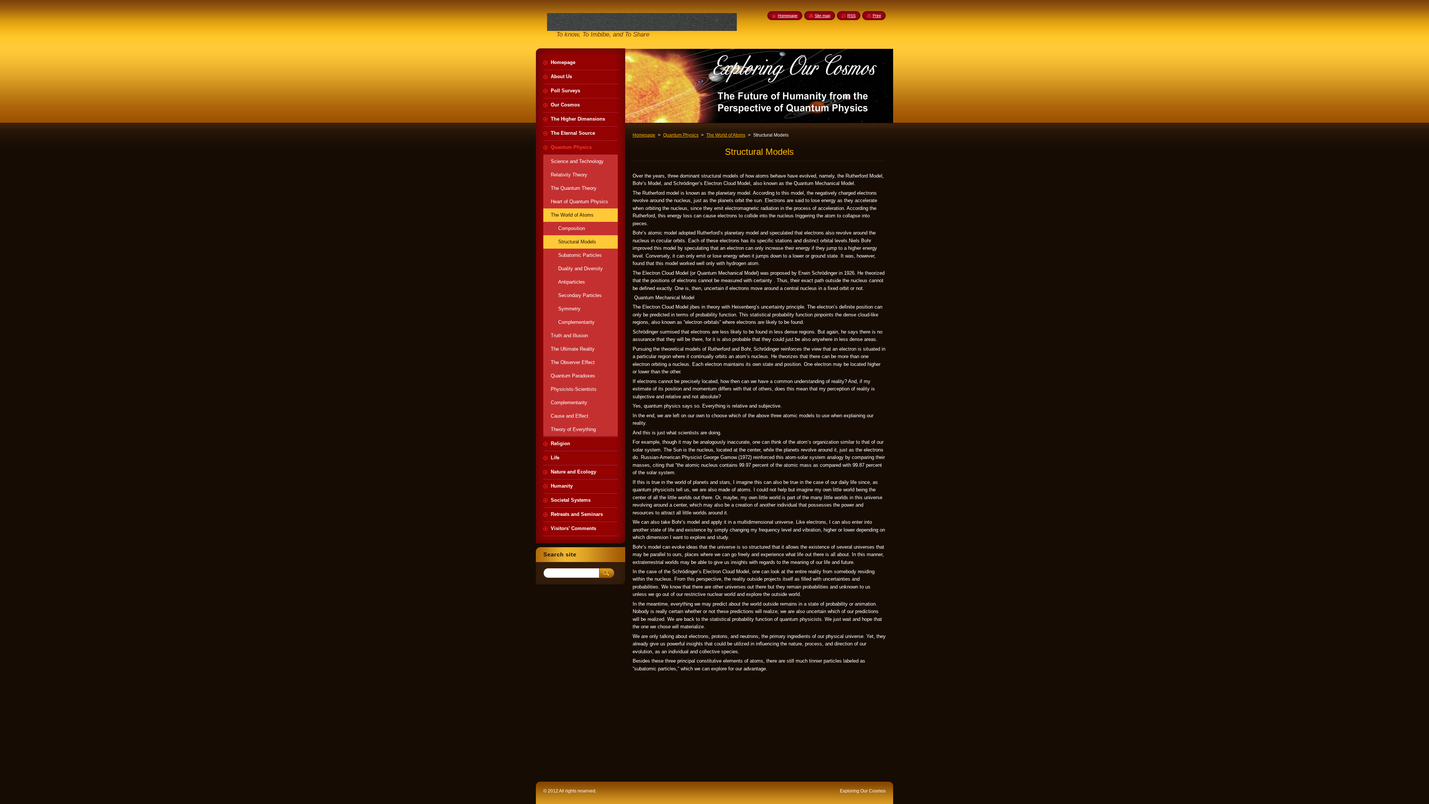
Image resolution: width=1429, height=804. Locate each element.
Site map (822, 15)
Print (877, 15)
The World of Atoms (725, 135)
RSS (851, 15)
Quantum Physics (680, 135)
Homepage (644, 135)
